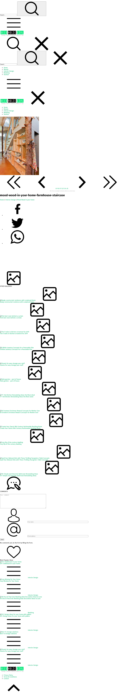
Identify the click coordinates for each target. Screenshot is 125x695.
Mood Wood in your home (25, 200)
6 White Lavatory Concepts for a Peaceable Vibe (16, 349)
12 (62, 188)
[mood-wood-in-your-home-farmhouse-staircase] (19, 174)
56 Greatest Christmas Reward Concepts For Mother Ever (19, 412)
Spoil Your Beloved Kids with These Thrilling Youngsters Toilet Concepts (24, 460)
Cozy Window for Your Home (9, 581)
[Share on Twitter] (17, 243)
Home (2, 200)
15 (68, 188)
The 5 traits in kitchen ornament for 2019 (14, 333)
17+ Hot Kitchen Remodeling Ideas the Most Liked (16, 397)
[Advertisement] (55, 258)
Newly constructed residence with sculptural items (17, 302)
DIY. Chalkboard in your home (10, 563)
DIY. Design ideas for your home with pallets (15, 616)
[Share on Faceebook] (17, 229)
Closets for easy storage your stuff (11, 365)
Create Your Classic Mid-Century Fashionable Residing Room (20, 428)
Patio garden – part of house (9, 381)
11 (60, 188)
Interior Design (10, 200)
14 (66, 188)
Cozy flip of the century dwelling (11, 444)
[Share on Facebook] (17, 215)
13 (64, 188)
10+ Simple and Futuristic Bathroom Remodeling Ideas (18, 476)
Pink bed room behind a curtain (11, 318)
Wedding (31, 613)
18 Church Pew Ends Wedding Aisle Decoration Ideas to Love (20, 598)
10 (59, 188)
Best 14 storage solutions (8, 633)
